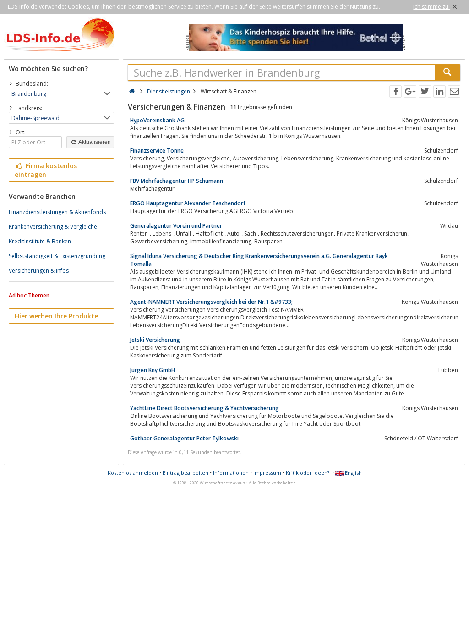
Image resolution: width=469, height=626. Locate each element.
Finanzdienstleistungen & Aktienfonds (57, 212)
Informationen (231, 472)
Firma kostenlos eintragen (46, 170)
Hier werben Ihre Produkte (56, 316)
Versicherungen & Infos (39, 271)
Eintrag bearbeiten (185, 472)
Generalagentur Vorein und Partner (176, 226)
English (353, 472)
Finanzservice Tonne (157, 150)
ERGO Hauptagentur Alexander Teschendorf (187, 203)
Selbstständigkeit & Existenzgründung (57, 256)
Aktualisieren (94, 142)
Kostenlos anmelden (133, 472)
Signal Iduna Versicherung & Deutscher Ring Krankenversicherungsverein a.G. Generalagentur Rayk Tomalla (259, 260)
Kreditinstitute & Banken (40, 241)
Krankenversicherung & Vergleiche (53, 227)
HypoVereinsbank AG (157, 120)
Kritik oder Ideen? (307, 472)
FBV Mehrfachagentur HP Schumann (176, 181)
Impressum (267, 472)
